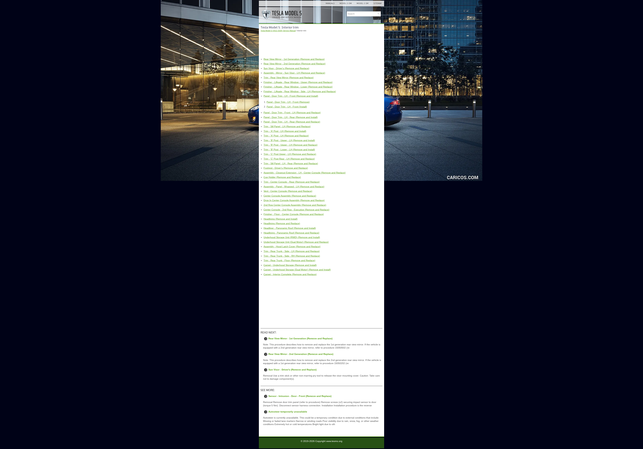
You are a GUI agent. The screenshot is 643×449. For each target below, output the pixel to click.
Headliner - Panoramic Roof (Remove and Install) (290, 228)
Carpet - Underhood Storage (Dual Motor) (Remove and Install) (297, 269)
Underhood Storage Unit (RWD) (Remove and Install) (292, 237)
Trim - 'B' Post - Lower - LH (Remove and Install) (289, 149)
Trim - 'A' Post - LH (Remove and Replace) (286, 135)
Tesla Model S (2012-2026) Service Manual (278, 31)
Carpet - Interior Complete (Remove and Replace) (290, 274)
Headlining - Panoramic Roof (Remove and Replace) (291, 232)
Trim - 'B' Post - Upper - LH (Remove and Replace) (290, 145)
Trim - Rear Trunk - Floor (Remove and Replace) (289, 260)
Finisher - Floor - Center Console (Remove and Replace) (294, 214)
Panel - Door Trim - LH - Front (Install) (287, 106)
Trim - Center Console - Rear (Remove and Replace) (292, 182)
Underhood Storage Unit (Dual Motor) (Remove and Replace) (296, 242)
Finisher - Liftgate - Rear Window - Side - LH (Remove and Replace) (300, 91)
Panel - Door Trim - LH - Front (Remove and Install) (291, 96)
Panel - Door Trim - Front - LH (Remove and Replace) (292, 112)
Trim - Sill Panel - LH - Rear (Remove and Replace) (291, 163)
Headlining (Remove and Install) (281, 219)
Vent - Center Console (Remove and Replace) (288, 191)
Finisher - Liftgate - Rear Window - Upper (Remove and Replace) (298, 82)
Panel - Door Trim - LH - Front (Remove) (288, 102)
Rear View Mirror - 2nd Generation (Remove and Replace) (295, 63)
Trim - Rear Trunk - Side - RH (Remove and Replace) (292, 256)
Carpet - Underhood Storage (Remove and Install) (290, 265)
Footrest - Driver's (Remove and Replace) (286, 168)
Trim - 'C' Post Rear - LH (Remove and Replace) (289, 158)
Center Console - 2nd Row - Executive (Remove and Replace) (296, 209)
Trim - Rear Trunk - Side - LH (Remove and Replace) (292, 251)
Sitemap (377, 3)
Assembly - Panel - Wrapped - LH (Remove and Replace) (294, 186)
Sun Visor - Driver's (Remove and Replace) (286, 68)
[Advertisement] (321, 45)
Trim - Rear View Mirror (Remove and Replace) (289, 77)
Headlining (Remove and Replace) (282, 223)
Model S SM (362, 3)
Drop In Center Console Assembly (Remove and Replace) (294, 200)
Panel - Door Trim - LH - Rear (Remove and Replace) (292, 121)
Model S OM (346, 3)
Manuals (330, 3)
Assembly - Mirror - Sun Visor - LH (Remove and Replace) (294, 73)
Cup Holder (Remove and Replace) (282, 177)
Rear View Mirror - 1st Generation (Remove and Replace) (294, 59)
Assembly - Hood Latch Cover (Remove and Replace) (292, 246)
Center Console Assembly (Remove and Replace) (290, 195)
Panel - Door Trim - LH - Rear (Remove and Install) (291, 117)
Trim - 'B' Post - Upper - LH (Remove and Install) (289, 140)
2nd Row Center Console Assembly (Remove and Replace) (295, 205)
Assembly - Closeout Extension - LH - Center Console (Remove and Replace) (305, 172)
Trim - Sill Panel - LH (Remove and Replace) (287, 126)
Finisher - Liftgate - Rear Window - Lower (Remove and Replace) (298, 86)
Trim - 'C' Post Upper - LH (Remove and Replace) (290, 154)
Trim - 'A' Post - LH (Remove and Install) (285, 131)
